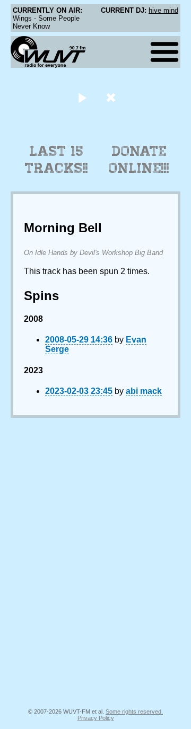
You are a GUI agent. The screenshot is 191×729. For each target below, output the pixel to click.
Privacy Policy (95, 718)
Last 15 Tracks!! (56, 160)
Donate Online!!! (139, 160)
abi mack (144, 391)
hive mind (163, 10)
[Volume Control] (112, 97)
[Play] (82, 97)
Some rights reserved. (134, 711)
